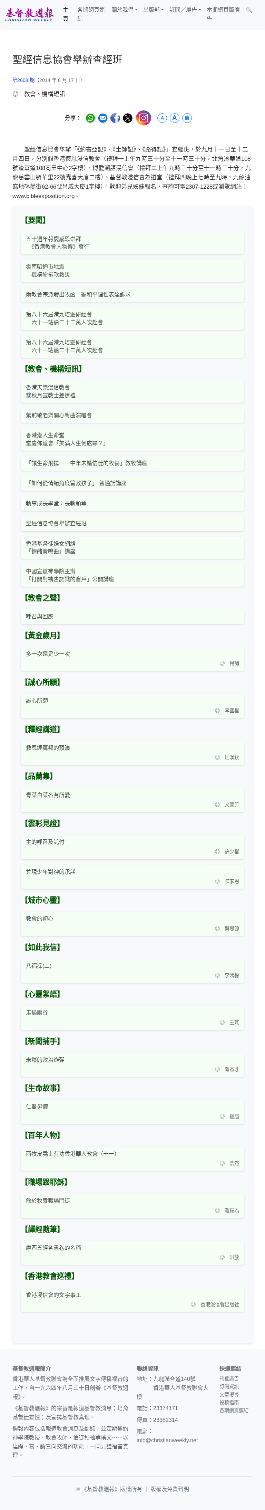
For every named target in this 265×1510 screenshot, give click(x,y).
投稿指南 (229, 1402)
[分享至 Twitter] (127, 118)
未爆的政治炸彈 (45, 1060)
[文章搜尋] (258, 14)
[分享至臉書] (115, 118)
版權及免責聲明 (169, 1489)
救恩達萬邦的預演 (48, 748)
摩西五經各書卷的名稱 (53, 1248)
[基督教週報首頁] (29, 14)
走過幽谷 (37, 1013)
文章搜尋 (229, 1394)
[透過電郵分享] (103, 118)
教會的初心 (39, 919)
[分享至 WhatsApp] (90, 118)
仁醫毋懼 (37, 1107)
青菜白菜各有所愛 (48, 795)
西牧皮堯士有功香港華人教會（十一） (73, 1154)
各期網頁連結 (91, 14)
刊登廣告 (229, 1378)
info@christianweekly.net (167, 1440)
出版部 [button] (151, 10)
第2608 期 (23, 80)
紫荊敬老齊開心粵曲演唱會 (59, 415)
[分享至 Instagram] (143, 118)
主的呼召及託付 (45, 842)
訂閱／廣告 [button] (183, 10)
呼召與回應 (39, 616)
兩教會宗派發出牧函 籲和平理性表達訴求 (78, 294)
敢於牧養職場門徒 (48, 1201)
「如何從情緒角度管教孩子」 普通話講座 (76, 483)
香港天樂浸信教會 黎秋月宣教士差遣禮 (51, 391)
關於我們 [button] (122, 10)
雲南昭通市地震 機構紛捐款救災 (48, 270)
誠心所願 (37, 701)
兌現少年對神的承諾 (51, 872)
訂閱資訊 (229, 1386)
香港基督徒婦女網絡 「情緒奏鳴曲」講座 (51, 547)
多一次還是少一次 (48, 654)
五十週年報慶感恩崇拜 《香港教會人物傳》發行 (57, 243)
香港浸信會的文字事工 (53, 1295)
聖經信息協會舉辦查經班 (56, 523)
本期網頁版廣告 (223, 14)
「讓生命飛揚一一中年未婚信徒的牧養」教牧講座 (86, 463)
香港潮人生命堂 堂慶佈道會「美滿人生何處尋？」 (67, 439)
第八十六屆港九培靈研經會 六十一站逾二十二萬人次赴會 (64, 318)
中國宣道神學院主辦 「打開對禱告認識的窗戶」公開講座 (70, 575)
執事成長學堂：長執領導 (56, 503)
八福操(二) (38, 966)
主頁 (65, 14)
